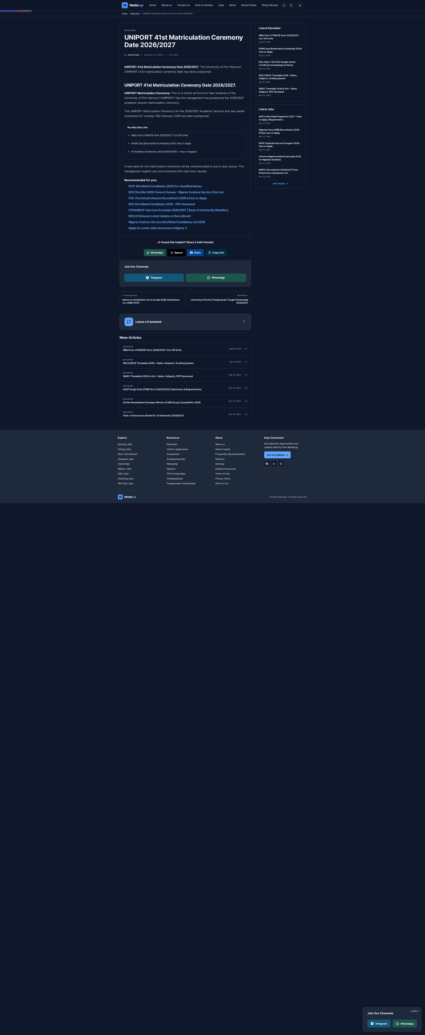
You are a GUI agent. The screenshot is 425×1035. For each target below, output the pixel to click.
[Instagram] (281, 463)
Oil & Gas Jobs (125, 483)
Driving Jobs (124, 449)
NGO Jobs (123, 473)
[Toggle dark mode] (300, 5)
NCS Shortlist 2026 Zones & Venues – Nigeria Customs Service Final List (176, 192)
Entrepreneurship (176, 459)
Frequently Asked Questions (230, 454)
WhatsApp (218, 277)
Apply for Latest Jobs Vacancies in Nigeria (157, 227)
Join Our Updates (277, 455)
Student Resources (225, 468)
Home (152, 5)
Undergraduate (175, 478)
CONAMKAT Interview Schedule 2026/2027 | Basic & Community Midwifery (178, 210)
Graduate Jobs (125, 459)
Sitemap (219, 464)
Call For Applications (177, 449)
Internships (124, 464)
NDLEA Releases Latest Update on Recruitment (159, 215)
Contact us (183, 5)
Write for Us (221, 483)
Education (135, 13)
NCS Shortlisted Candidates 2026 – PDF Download (161, 204)
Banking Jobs (125, 444)
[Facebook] (267, 463)
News (232, 5)
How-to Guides (204, 5)
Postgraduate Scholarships (181, 483)
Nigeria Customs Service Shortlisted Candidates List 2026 (166, 221)
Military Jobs (124, 468)
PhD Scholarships (176, 473)
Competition (173, 454)
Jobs (221, 5)
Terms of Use (222, 473)
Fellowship (172, 464)
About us (167, 5)
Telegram (156, 277)
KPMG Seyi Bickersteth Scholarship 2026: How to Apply (161, 143)
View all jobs (280, 183)
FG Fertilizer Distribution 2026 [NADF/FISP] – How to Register (164, 151)
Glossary (220, 459)
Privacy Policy (223, 478)
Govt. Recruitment (127, 454)
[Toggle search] (284, 5)
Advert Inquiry (222, 449)
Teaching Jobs (125, 478)
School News (248, 5)
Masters (171, 468)
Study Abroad (270, 5)
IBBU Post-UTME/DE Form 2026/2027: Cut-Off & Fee (159, 135)
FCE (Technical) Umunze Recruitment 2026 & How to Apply (167, 198)
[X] (274, 463)
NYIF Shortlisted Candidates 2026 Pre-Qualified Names (165, 186)
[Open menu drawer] (291, 5)
